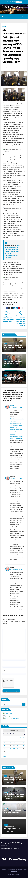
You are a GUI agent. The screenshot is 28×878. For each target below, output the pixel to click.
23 (23, 746)
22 (20, 746)
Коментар (5, 627)
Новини (5, 792)
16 (23, 743)
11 (7, 743)
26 (10, 748)
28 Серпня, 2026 (9, 831)
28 (17, 748)
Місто (4, 26)
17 (4, 746)
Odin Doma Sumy (14, 7)
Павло (12, 405)
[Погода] (6, 716)
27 (14, 748)
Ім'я (4, 656)
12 (10, 743)
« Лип (4, 756)
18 (7, 746)
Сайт (4, 671)
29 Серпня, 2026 (9, 782)
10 (4, 743)
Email (4, 664)
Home (9, 874)
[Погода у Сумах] (7, 713)
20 (14, 746)
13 (14, 743)
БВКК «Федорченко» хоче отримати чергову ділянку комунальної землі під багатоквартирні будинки (12, 251)
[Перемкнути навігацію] (25, 16)
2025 (3, 869)
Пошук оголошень (16, 874)
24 (4, 748)
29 (20, 748)
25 (7, 748)
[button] (22, 16)
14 (17, 743)
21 (17, 746)
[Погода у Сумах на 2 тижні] (11, 718)
